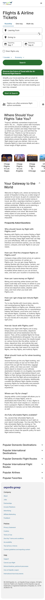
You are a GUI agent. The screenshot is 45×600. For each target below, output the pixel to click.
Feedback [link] (7, 518)
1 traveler (6, 57)
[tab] (8, 23)
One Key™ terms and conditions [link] (14, 538)
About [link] (6, 496)
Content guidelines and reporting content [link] (17, 549)
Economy (18, 57)
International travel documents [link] (13, 573)
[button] (22, 185)
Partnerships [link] (8, 503)
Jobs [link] (5, 499)
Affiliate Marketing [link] (10, 514)
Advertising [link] (7, 510)
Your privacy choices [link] (10, 546)
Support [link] (6, 559)
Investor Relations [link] (9, 507)
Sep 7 (10, 45)
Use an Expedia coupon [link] (11, 570)
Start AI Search (11, 93)
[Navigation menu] (41, 3)
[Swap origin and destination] (39, 33)
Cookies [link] (6, 531)
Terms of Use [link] (8, 535)
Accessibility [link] (8, 542)
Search (23, 62)
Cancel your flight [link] (9, 562)
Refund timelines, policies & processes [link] (16, 566)
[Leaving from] (22, 30)
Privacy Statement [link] (10, 527)
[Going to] (22, 37)
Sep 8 (30, 45)
